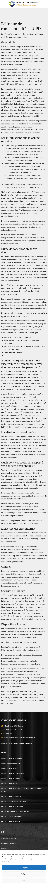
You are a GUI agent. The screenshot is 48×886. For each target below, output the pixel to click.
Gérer (24, 880)
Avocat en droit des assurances (12, 773)
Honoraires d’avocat (8, 843)
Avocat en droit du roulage (10, 778)
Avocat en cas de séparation (11, 816)
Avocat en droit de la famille (11, 758)
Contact (4, 848)
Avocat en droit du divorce (10, 821)
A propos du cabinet (8, 838)
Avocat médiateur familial (10, 763)
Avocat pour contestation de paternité (15, 811)
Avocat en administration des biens (14, 801)
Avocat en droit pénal (9, 783)
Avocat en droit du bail (9, 769)
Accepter (24, 868)
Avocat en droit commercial (11, 796)
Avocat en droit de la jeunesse (12, 806)
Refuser (24, 874)
